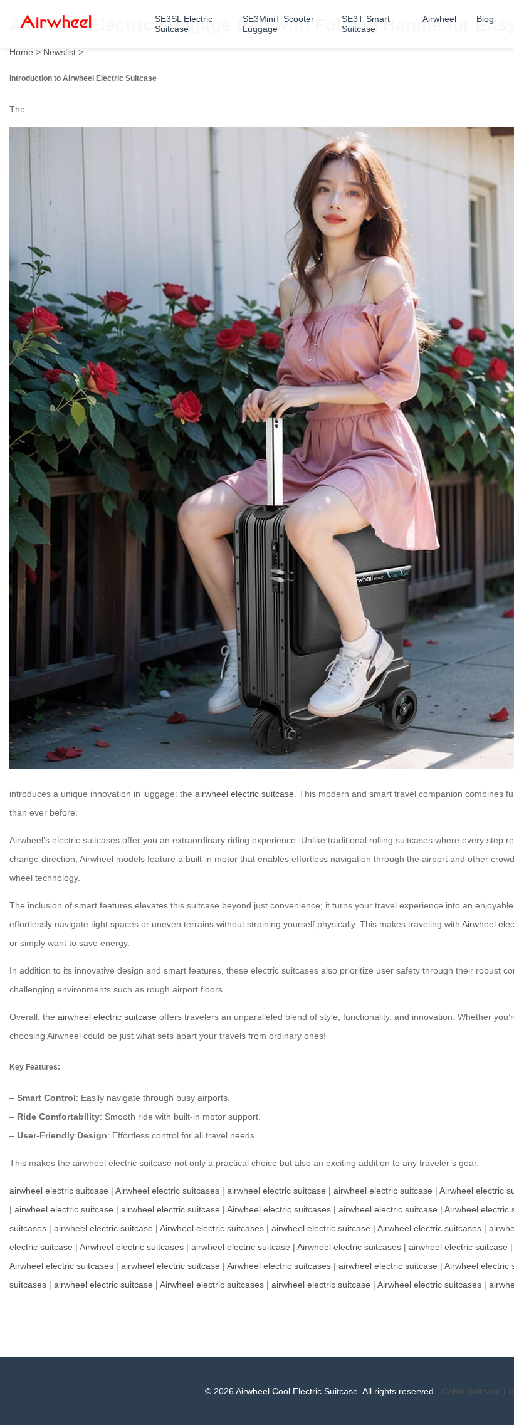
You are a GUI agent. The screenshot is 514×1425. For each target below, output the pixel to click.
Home (21, 52)
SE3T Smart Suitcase (366, 24)
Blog (485, 19)
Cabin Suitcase (471, 1391)
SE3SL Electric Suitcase (183, 24)
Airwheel (439, 19)
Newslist (59, 52)
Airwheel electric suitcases (167, 1191)
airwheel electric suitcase (244, 794)
